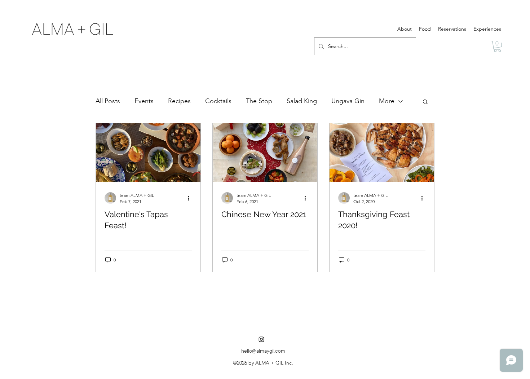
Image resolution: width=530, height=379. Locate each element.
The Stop (259, 101)
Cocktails (218, 101)
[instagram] (261, 339)
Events (144, 101)
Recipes (179, 101)
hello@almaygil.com (263, 351)
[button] (497, 46)
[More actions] (190, 198)
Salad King (302, 101)
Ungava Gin (348, 101)
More (386, 101)
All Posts (108, 101)
